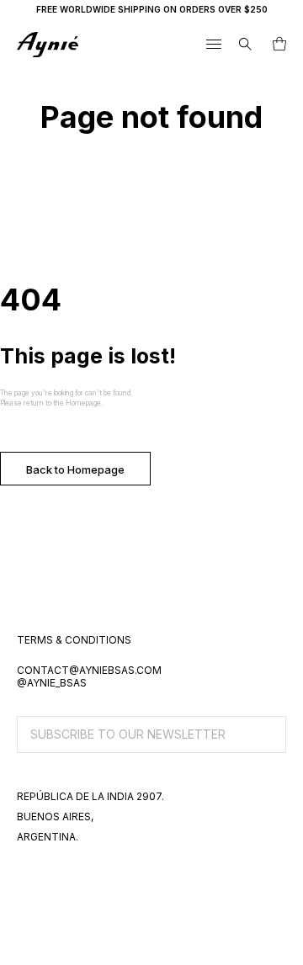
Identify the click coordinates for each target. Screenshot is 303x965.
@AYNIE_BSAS (52, 682)
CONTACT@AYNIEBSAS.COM (89, 670)
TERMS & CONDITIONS (74, 640)
